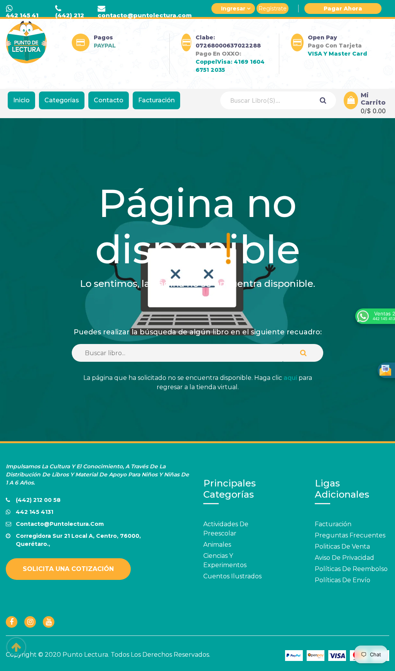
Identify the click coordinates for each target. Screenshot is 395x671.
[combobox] (265, 100)
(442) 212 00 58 (69, 18)
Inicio (21, 100)
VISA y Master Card (337, 53)
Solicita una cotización (68, 569)
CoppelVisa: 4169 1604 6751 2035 (230, 65)
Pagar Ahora (343, 8)
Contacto (108, 100)
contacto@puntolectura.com (145, 15)
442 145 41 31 (22, 18)
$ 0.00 (376, 111)
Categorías (61, 100)
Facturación (156, 100)
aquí (290, 377)
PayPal (105, 45)
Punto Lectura (85, 654)
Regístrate (272, 8)
